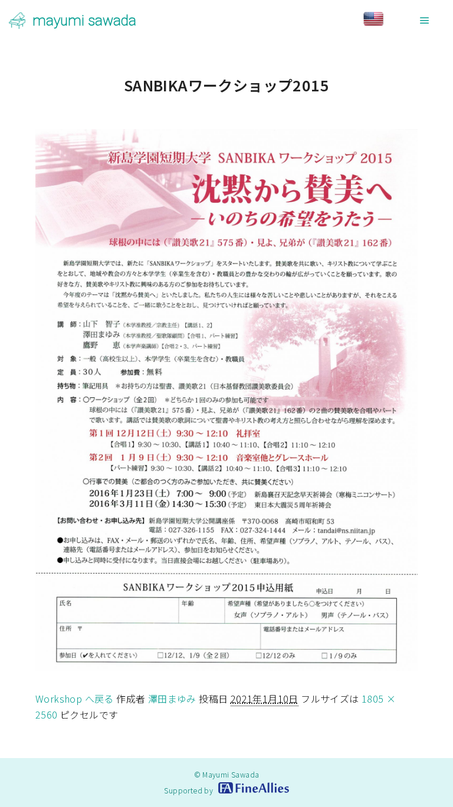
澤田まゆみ (172, 698)
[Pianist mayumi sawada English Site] (384, 20)
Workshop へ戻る (74, 698)
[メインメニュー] (424, 20)
